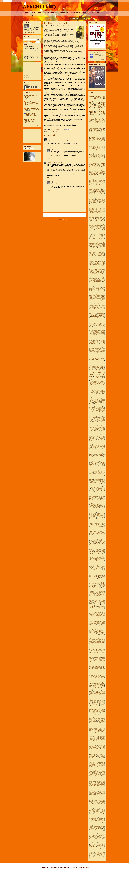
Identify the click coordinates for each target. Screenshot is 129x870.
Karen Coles (95, 496)
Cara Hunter (99, 218)
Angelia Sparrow (95, 155)
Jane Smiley (100, 425)
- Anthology (91, 94)
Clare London (99, 260)
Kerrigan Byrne (96, 533)
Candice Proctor (101, 217)
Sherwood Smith (99, 790)
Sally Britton (91, 748)
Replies (50, 147)
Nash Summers (98, 669)
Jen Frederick (96, 436)
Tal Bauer (96, 825)
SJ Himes (103, 793)
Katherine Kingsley (100, 514)
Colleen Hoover (97, 263)
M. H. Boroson (101, 601)
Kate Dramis (96, 505)
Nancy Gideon (98, 667)
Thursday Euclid (98, 834)
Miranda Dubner (97, 658)
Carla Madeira (91, 221)
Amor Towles (92, 147)
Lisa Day (94, 575)
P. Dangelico (101, 685)
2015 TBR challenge (100, 104)
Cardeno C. (96, 219)
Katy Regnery (99, 522)
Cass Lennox (98, 229)
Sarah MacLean (101, 764)
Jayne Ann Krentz (94, 429)
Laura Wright (101, 556)
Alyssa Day (91, 141)
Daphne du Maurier (92, 280)
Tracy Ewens (96, 839)
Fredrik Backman (99, 356)
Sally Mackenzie (98, 748)
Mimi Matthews (98, 653)
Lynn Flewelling (92, 599)
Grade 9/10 (99, 376)
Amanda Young (98, 145)
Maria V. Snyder (93, 617)
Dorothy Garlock (93, 300)
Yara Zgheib (103, 855)
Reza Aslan (97, 722)
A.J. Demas (102, 114)
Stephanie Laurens (92, 803)
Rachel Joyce (98, 711)
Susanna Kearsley (92, 819)
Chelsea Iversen (95, 246)
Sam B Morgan (101, 749)
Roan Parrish (91, 729)
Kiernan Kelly (95, 536)
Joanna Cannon (102, 461)
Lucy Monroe (99, 593)
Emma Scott (99, 335)
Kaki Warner (98, 495)
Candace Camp (101, 216)
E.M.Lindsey (92, 304)
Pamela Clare (91, 687)
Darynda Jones (99, 280)
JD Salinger (97, 430)
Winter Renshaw (100, 854)
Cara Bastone (92, 218)
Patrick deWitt (98, 694)
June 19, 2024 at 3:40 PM (59, 139)
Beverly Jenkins (92, 201)
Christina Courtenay (92, 252)
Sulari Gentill (98, 810)
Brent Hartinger (101, 208)
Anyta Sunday (93, 174)
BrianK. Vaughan (99, 209)
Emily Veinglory (95, 330)
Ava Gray (96, 182)
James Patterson (96, 419)
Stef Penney (95, 800)
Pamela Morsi (98, 687)
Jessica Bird (101, 450)
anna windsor (102, 163)
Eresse (95, 336)
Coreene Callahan (102, 269)
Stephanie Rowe (92, 804)
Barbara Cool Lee (98, 188)
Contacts (99, 12)
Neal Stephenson (102, 670)
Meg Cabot (100, 635)
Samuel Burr (91, 753)
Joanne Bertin (102, 462)
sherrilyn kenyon (92, 788)
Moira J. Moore (102, 660)
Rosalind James (102, 736)
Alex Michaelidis (92, 127)
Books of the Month (36, 12)
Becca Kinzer (99, 191)
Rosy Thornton (101, 739)
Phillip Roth (95, 702)
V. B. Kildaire (91, 843)
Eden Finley (102, 304)
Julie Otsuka (99, 488)
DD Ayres (103, 283)
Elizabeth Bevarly (100, 309)
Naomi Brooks (102, 668)
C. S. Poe (97, 212)
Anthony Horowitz (93, 173)
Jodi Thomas (98, 464)
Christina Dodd (101, 252)
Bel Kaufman (95, 192)
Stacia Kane (99, 799)
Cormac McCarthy (94, 270)
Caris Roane (94, 220)
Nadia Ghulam (101, 665)
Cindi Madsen (99, 256)
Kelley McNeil (99, 526)
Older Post (82, 215)
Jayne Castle (101, 429)
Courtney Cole (101, 270)
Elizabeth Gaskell (101, 313)
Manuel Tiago (103, 613)
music (104, 664)
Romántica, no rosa (29, 101)
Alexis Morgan (102, 130)
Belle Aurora (91, 193)
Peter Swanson (99, 701)
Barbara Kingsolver (97, 189)
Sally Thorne (95, 749)
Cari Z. (100, 219)
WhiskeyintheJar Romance (31, 108)
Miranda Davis (98, 657)
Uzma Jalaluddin (101, 842)
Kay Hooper (55, 131)
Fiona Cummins (99, 350)
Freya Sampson (99, 357)
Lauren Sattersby (95, 558)
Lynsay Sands (93, 601)
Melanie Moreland (92, 641)
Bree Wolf (96, 207)
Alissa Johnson (94, 137)
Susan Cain (91, 812)
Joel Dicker (95, 465)
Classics (95, 261)
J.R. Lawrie (95, 411)
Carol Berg (102, 224)
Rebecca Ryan (96, 719)
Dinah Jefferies (101, 297)
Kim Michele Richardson (93, 539)
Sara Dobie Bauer (92, 758)
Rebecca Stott (102, 719)
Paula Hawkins (92, 696)
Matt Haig (102, 632)
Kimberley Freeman (102, 539)
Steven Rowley (101, 809)
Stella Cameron (101, 800)
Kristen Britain (97, 544)
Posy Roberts (103, 705)
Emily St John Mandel (97, 329)
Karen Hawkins (91, 497)
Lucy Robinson (96, 594)
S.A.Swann (100, 745)
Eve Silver (92, 344)
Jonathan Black (93, 471)
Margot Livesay (95, 616)
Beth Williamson (99, 198)
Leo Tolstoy (96, 565)
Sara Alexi (97, 757)
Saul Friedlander (97, 771)
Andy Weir (92, 154)
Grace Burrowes (99, 367)
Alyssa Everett (96, 141)
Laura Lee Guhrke (92, 556)
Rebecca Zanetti (100, 720)
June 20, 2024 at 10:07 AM (58, 182)
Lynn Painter (95, 600)
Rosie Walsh (95, 739)
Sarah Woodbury (101, 767)
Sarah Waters (93, 767)
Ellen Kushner (102, 323)
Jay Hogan (97, 428)
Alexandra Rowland (92, 129)
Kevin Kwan (93, 535)
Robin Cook (95, 732)
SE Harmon (91, 775)
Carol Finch (91, 225)
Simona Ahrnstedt (101, 792)
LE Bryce (96, 561)
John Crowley (102, 466)
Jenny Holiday (91, 445)
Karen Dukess (101, 496)
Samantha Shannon (99, 750)
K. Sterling (92, 495)
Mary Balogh (93, 629)
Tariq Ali (95, 827)
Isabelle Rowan (101, 407)
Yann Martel (97, 855)
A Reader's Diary (40, 6)
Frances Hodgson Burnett (98, 353)
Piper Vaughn (91, 704)
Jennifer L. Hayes (100, 440)
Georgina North (95, 365)
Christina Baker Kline (100, 251)
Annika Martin (96, 171)
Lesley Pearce (92, 566)
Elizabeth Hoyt (102, 315)
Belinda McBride (101, 192)
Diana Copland (92, 295)
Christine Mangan (92, 255)
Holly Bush (97, 400)
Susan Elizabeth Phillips (99, 813)
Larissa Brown (101, 552)
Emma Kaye (102, 334)
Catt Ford (100, 235)
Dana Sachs (96, 277)
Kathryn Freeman (92, 517)
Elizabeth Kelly (101, 316)
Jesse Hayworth (102, 449)
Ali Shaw (91, 131)
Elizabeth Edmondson (92, 313)
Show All (38, 125)
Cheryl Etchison (102, 246)
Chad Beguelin (101, 238)
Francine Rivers (100, 354)
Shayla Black (92, 785)
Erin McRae (102, 340)
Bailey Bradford (97, 185)
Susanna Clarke (93, 818)
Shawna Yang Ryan (100, 784)
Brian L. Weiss (91, 209)
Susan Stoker (95, 817)
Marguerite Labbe (102, 616)
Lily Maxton (100, 570)
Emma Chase (91, 332)
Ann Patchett (91, 158)
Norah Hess (97, 683)
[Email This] (65, 129)
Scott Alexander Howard (100, 774)
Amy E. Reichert (97, 148)
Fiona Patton (96, 351)
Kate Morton (96, 507)
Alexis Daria (99, 129)
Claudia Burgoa (101, 261)
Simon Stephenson (92, 792)
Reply (48, 145)
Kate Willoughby (100, 509)
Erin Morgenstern (92, 341)
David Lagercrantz (97, 281)
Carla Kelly (101, 220)
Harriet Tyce (93, 389)
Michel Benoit (98, 648)
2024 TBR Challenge (95, 112)
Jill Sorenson (101, 455)
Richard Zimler (92, 727)
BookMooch (26, 68)
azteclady (49, 162)
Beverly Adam (101, 200)
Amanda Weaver (92, 145)
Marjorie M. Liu (95, 622)
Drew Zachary (91, 303)
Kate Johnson (91, 506)
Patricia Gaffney (97, 692)
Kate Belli (99, 504)
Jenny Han (102, 444)
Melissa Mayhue (98, 642)
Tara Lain (90, 827)
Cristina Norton (94, 272)
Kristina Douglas (97, 548)
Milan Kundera (97, 652)
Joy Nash (100, 475)
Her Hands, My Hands (30, 113)
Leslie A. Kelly (99, 566)
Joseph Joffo (91, 474)
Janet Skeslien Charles (93, 427)
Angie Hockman (102, 155)
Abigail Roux (92, 118)
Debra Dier (99, 289)
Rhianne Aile (93, 723)
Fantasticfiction (27, 71)
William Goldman (92, 854)
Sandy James (100, 755)
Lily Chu (95, 570)
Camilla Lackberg (92, 216)
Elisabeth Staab (92, 309)
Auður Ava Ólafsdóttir (93, 181)
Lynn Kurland (99, 599)
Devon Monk (91, 294)
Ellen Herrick (96, 323)
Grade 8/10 (50, 131)
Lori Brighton (103, 584)
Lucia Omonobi (94, 591)
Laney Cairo (98, 551)
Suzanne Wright (96, 821)
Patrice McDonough (96, 690)
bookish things (92, 205)
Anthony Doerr (102, 172)
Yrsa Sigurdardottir (101, 856)
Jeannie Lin (98, 434)
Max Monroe (99, 633)
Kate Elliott (102, 505)
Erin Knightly (99, 339)
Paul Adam (95, 695)
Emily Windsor (101, 330)
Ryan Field (100, 744)
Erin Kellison (93, 339)
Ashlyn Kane (97, 178)
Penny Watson (101, 700)
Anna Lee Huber (97, 162)
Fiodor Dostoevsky (92, 350)
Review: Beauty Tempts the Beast (32, 109)
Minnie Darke (98, 656)
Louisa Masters (98, 587)
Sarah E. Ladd (101, 762)
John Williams (101, 469)
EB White (97, 304)
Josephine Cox (98, 474)
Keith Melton (96, 525)
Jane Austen (91, 422)
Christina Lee (92, 254)
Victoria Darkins (91, 848)
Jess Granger (99, 448)
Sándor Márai (97, 753)
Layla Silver (91, 561)
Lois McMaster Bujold (98, 583)
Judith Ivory (99, 478)
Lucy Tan (92, 595)
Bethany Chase (98, 199)
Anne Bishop (102, 164)
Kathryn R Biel (100, 517)
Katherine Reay (92, 516)
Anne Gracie (100, 166)
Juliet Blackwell (97, 490)
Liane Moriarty (98, 568)
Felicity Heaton (95, 349)
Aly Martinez (95, 140)
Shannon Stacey (92, 781)
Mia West (94, 647)
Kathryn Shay (92, 518)
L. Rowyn (102, 549)
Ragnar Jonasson (102, 713)
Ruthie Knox (95, 744)
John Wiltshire (91, 470)
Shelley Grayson (101, 786)
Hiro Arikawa (103, 399)
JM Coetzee (101, 457)
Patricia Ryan (92, 694)
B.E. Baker (91, 185)
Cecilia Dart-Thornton (93, 237)
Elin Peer (94, 307)
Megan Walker (99, 638)
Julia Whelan (101, 482)
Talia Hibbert (101, 825)
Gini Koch (91, 366)
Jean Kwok (91, 431)
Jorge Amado (99, 471)
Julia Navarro (91, 481)
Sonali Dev (100, 794)
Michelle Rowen (93, 650)
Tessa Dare (100, 831)
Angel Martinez (98, 154)
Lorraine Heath (94, 586)
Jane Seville (95, 425)
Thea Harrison (92, 833)
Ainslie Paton (95, 123)
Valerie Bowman (94, 844)
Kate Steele (102, 508)
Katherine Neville (92, 515)
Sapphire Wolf (91, 757)
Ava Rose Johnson (97, 183)
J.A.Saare (96, 410)
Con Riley (103, 264)
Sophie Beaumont (101, 795)
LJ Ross (95, 582)
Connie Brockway (93, 265)
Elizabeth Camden (100, 310)
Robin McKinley (101, 732)
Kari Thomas (98, 499)
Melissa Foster (91, 642)
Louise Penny (99, 590)
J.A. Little (103, 409)
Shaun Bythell (103, 783)
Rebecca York (93, 720)
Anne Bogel (93, 165)
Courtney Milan (99, 271)
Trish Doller (92, 840)
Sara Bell (102, 757)
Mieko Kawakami (92, 651)
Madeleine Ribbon (92, 608)
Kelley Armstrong (92, 526)
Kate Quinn (96, 508)
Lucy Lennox (93, 593)
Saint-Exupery (101, 747)
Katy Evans (93, 522)
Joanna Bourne (95, 461)
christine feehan (100, 254)
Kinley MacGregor (99, 540)
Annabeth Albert (93, 164)
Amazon (25, 66)
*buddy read (97, 96)
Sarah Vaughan (102, 766)
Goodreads (26, 75)
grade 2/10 (102, 369)
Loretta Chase (96, 584)
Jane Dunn (102, 422)
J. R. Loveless (98, 409)
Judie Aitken (93, 478)
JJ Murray (96, 456)
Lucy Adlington (91, 592)
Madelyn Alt (91, 611)
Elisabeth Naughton (98, 308)
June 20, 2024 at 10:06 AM (58, 149)
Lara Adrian (94, 552)
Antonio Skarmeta (102, 173)
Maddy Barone (100, 607)
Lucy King (103, 592)
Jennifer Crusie (92, 440)
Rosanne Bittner (93, 738)
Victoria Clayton (101, 847)
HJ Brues (92, 400)
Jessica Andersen (93, 450)
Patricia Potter (102, 693)
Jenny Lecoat (97, 445)
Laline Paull (102, 550)
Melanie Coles (95, 639)
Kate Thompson (92, 509)
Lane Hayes (91, 551)
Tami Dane (97, 826)
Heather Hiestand (101, 392)
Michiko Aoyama (101, 650)
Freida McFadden (92, 357)
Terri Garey (95, 829)
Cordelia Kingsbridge (93, 269)
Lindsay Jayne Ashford (100, 573)
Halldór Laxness (96, 384)
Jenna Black (98, 437)
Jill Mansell (95, 454)
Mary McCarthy (99, 630)
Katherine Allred (92, 512)
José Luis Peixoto (98, 472)
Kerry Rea (92, 534)
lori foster (96, 585)
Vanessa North (92, 845)
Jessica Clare (91, 452)
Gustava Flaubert (101, 382)
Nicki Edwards (95, 675)
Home (26, 12)
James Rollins (102, 419)
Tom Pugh (95, 836)
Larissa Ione (91, 553)
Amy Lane (92, 150)
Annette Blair (102, 169)
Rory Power (96, 736)
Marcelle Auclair (93, 614)
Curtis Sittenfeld (97, 273)
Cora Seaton (101, 268)
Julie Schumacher (99, 489)
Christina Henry (92, 253)
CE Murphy (100, 236)
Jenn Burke (91, 437)
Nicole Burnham (91, 678)
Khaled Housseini (99, 535)
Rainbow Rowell (94, 714)
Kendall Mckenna (97, 531)
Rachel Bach (94, 709)
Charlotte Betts (91, 243)
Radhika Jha (95, 713)
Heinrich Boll (101, 394)
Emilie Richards (102, 326)
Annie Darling (99, 170)
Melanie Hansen (93, 640)
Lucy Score (102, 594)
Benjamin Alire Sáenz (99, 193)
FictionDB (26, 73)
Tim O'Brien (95, 835)
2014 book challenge (94, 102)
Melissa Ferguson (100, 641)
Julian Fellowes (91, 483)
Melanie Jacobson (101, 640)
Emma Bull (102, 331)
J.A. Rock (92, 410)
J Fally (96, 408)
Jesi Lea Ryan (102, 447)
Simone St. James (92, 793)
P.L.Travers (91, 686)
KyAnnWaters (96, 549)
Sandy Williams (92, 756)
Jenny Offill (103, 445)
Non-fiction (102, 680)
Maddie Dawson (92, 607)
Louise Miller (93, 590)
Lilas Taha (100, 569)
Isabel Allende (98, 406)
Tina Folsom (100, 835)
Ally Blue (93, 139)
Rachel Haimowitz (92, 710)
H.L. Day (99, 383)
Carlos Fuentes (98, 221)
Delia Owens (102, 290)
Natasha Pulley (95, 670)
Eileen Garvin (103, 305)
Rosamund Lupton (94, 737)
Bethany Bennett (92, 199)
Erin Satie (98, 341)
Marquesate (99, 624)
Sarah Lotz (103, 763)
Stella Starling (91, 801)
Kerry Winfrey (97, 534)
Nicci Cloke (102, 673)
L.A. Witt (91, 550)
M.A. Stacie (91, 602)
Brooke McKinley (101, 211)
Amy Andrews (99, 147)
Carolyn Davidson (96, 226)
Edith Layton (97, 305)
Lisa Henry (96, 576)
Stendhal (96, 801)
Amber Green (95, 146)
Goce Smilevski (92, 367)
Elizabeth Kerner (92, 317)
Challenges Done (75, 12)
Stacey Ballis (93, 799)
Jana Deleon (101, 421)
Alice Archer (97, 131)
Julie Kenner (96, 487)
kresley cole (102, 542)
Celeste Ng (91, 238)
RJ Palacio (102, 728)
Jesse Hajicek (95, 449)
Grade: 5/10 (101, 378)
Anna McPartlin (95, 163)
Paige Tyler (96, 686)
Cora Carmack (93, 268)
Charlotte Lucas (97, 244)
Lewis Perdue (95, 567)
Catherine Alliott (100, 230)
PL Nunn (97, 704)
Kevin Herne (103, 534)
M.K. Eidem (92, 603)
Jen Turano (102, 436)
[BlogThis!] (66, 129)
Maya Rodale (101, 634)
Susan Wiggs (102, 817)
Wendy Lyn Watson (98, 852)
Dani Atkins (91, 278)
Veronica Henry (92, 846)
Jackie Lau (91, 412)
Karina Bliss (103, 499)
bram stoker (91, 207)
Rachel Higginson (100, 710)
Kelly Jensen (101, 528)
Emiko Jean (95, 326)
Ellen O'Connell (94, 324)
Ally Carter (98, 139)
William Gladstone (101, 853)
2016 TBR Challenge (95, 105)
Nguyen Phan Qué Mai (94, 673)
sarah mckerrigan (92, 765)
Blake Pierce (102, 202)
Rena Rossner (101, 721)
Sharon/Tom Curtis (96, 783)
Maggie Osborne (97, 612)
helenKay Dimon (98, 398)
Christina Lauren (100, 253)
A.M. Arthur (97, 115)
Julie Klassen (102, 487)
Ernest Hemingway (93, 342)
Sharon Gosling (96, 782)
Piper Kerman (101, 703)
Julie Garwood (98, 486)
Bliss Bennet (92, 203)
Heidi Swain (96, 394)
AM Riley (102, 141)
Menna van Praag (97, 643)
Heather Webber (99, 393)
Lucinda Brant (101, 591)
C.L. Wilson (92, 213)
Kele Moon (102, 525)
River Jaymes (95, 728)
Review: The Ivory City (29, 97)
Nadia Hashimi (91, 666)
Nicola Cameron (101, 676)
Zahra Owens (99, 857)
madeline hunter (92, 609)
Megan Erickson (92, 638)
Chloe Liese (91, 248)
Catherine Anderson (93, 231)
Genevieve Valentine (92, 361)
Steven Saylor (91, 810)
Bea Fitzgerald (95, 190)
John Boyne (91, 466)
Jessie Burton (99, 453)
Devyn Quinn (97, 294)
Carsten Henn (98, 227)
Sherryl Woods (92, 790)
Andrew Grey (102, 153)
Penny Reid (96, 700)
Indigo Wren (103, 403)
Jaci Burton (101, 411)
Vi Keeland (99, 846)
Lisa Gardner (100, 575)
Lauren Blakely (91, 557)
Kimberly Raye (92, 540)
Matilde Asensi (95, 632)
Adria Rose (95, 120)
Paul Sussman (101, 695)
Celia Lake (96, 238)
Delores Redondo (92, 291)
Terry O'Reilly (101, 829)
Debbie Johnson (97, 286)
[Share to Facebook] (68, 129)
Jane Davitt (97, 422)
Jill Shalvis (95, 455)
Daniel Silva (96, 278)
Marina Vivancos (98, 620)
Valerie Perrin (101, 844)
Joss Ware (95, 475)
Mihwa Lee (92, 652)
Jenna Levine (95, 438)
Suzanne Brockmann (95, 820)
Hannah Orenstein (93, 385)
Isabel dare (95, 407)
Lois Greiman (91, 583)
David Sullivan (95, 282)
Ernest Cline (103, 341)
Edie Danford (91, 305)
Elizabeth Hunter (94, 316)
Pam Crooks (102, 686)
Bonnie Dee (103, 203)
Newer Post (47, 215)
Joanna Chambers (94, 462)
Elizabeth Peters (100, 318)
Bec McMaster (92, 191)
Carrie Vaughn (91, 227)
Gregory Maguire (96, 381)
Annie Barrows (93, 170)
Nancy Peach (96, 668)
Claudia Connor (92, 262)
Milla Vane (103, 652)
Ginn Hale (96, 366)
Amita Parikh (102, 146)
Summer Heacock (96, 811)
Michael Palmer (91, 648)
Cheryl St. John (93, 247)
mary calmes (101, 629)
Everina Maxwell (98, 344)
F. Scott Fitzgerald (92, 347)
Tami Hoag (102, 826)
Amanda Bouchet (92, 142)
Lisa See (95, 578)
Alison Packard (95, 136)
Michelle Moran (102, 649)
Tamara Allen (91, 826)
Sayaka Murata (102, 772)
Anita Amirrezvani (99, 156)
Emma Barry (97, 331)
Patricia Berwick (97, 691)
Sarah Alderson (95, 762)
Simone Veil (98, 793)
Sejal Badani (103, 776)
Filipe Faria (101, 349)
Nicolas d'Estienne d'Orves (99, 677)
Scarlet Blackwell (94, 773)
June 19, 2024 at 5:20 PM (57, 162)
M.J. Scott (103, 602)
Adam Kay (99, 118)
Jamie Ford (98, 420)
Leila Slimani (95, 564)
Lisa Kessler (91, 577)
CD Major (94, 236)
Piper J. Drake (95, 703)
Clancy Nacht (93, 260)
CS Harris (100, 272)
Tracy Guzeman (102, 839)
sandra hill (102, 754)
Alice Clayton (93, 132)
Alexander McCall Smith (93, 128)
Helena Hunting (91, 398)
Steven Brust (103, 808)
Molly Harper (92, 661)
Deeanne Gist (95, 290)
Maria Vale (99, 617)
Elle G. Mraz (93, 322)
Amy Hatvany (96, 149)
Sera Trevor (103, 777)
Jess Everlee (92, 448)
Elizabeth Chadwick (93, 312)
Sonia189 (95, 54)
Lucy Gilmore (98, 592)
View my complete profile (29, 32)
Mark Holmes (101, 622)
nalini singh (97, 666)
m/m (96, 605)
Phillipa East (100, 702)
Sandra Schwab (92, 755)
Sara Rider (96, 761)
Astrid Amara (95, 180)
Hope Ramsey (102, 400)
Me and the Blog (29, 15)
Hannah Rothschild (101, 385)
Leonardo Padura (102, 565)
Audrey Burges (101, 180)
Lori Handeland (102, 585)
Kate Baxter (93, 504)
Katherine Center (100, 512)
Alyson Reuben (101, 140)
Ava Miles (91, 183)
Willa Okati (94, 853)
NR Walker (103, 683)
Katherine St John (100, 516)
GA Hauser (95, 358)
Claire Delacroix (98, 257)
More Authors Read (88, 12)
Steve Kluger (96, 808)
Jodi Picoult (91, 464)
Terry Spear (91, 830)
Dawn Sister (99, 283)
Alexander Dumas (100, 127)
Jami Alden (92, 420)
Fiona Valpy (91, 352)
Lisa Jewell (102, 576)
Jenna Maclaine (101, 438)
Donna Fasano (98, 298)
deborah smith (92, 289)
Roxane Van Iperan (100, 740)
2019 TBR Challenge (100, 107)
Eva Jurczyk (96, 343)
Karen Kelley (98, 497)
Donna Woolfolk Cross (101, 299)
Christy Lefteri (99, 255)
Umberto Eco (95, 842)
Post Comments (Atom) (67, 219)
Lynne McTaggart (102, 600)
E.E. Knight (97, 303)
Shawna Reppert (93, 784)
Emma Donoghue (93, 333)
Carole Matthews (98, 225)
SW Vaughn (97, 822)
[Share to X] (67, 129)
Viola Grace (102, 848)
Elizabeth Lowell (92, 318)
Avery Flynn (96, 184)
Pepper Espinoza (92, 701)
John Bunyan (97, 466)
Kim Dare (100, 536)
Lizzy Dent (91, 582)
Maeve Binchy (98, 611)
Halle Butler (103, 384)
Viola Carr (97, 848)
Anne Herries (91, 167)
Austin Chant (91, 182)
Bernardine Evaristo (92, 194)
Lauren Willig (102, 558)
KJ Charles (95, 542)
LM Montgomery (101, 582)
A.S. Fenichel (103, 115)
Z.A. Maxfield (93, 857)
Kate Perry (91, 508)
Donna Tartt (94, 299)
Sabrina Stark (95, 747)
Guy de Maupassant (92, 383)
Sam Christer (91, 750)
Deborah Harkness (99, 288)
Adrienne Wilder (91, 121)
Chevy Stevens (101, 247)
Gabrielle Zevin (101, 358)
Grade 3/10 (93, 370)
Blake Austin (96, 202)
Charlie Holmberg (101, 242)
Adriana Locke (101, 120)
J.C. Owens (102, 410)
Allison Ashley (98, 138)
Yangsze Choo (91, 855)
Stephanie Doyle (93, 802)
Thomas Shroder (92, 834)
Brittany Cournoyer (93, 211)
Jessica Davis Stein (99, 452)
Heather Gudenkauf (93, 392)
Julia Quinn (98, 481)
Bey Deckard (99, 201)
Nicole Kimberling (99, 678)
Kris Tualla (98, 543)
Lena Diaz (100, 564)
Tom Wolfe (100, 836)
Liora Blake (100, 574)
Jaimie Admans (95, 417)
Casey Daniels (98, 228)
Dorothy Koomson (101, 300)
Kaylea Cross (103, 523)
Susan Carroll (98, 812)
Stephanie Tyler (100, 804)
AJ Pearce (100, 123)
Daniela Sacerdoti (102, 278)
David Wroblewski (102, 282)
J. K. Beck (92, 409)
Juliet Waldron (98, 491)
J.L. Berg (90, 411)
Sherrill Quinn (100, 787)
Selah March (92, 777)
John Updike (96, 469)
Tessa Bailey (92, 831)
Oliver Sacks (99, 684)
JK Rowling (101, 456)
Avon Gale (101, 184)
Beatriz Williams (101, 190)
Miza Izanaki (95, 659)
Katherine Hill (100, 513)
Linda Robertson (92, 573)
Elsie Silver (91, 325)
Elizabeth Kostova (100, 317)
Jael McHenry (93, 416)
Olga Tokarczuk (93, 684)
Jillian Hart (91, 456)
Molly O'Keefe (99, 661)
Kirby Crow (99, 541)
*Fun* (103, 96)
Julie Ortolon (93, 488)
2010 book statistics (95, 97)
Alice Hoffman (99, 132)
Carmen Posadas (96, 224)
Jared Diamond (91, 428)
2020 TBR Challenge (95, 109)
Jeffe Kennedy (93, 435)
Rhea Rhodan (102, 722)
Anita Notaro (96, 157)
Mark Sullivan (96, 623)
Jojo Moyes (97, 470)
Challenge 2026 (64, 12)
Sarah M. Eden (93, 764)
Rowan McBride (92, 740)
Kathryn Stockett (100, 518)
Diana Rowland (99, 295)
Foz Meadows (97, 352)
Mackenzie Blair (101, 606)
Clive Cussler (99, 262)
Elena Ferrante (99, 306)
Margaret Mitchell (98, 615)
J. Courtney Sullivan (101, 408)
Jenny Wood (99, 446)
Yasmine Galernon (93, 856)
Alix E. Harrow (101, 137)
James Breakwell (102, 417)
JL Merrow (95, 457)
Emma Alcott (91, 331)
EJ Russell (92, 306)
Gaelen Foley (91, 359)
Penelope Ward (97, 699)
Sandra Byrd (96, 754)
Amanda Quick (92, 144)
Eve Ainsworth (102, 343)
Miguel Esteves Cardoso (101, 651)
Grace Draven (98, 368)
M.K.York (97, 603)
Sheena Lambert (100, 785)
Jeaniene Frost (93, 432)
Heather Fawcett (102, 391)
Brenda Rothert (94, 208)
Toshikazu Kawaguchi (97, 837)
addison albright (97, 119)
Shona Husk (96, 791)
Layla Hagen (96, 560)
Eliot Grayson (99, 307)
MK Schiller (100, 659)
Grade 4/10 (102, 371)
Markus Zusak (102, 623)
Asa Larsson (95, 175)
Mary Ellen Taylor (92, 630)
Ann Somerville (97, 158)
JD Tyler (102, 430)
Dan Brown (99, 276)
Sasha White (98, 770)
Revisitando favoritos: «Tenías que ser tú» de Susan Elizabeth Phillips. (31, 103)
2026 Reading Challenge (97, 52)
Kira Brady (94, 541)
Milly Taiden (92, 653)
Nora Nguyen (99, 682)
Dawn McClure (92, 283)
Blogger (87, 867)
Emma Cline (97, 332)
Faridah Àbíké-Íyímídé (97, 348)
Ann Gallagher (101, 157)
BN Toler (98, 203)
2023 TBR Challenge (100, 111)
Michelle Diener (95, 649)
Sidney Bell (102, 791)
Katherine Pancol (100, 515)
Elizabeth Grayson (92, 314)
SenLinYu (97, 777)
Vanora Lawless (100, 845)
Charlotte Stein (97, 245)
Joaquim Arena (101, 463)
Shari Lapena (98, 781)
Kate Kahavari (98, 506)
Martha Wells (100, 625)
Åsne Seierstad (97, 179)
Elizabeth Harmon (100, 314)
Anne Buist (95, 166)
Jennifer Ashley (92, 439)
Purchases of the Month (50, 12)
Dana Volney (102, 277)
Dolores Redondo (92, 298)
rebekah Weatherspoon (93, 721)
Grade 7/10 (93, 374)
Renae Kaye (91, 722)
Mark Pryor (91, 623)
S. (31, 24)
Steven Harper (93, 809)
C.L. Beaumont (102, 212)
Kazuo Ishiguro (94, 524)
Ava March (102, 182)
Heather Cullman (95, 391)
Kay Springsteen (96, 523)
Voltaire (94, 851)
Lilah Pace (95, 569)
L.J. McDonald (96, 550)
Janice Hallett (101, 427)
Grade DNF (91, 378)
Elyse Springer (97, 325)
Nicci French (91, 674)
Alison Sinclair (102, 136)
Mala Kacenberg (96, 613)
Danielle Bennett (93, 279)
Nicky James (102, 675)
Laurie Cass (91, 559)
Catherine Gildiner (95, 234)
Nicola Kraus (91, 677)
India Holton (97, 403)
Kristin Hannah (96, 547)
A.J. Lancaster (91, 115)
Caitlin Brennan (98, 213)
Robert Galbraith (97, 730)
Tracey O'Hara (98, 838)
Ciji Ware (94, 256)
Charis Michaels (91, 239)
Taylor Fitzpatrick (101, 827)
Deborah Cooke (97, 287)
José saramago (101, 473)
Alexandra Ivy (101, 128)
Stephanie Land (101, 802)
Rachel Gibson (101, 709)
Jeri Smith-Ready (95, 447)
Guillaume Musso (93, 382)
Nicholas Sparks (98, 674)
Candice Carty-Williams (93, 217)
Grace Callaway (91, 368)
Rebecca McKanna (97, 718)
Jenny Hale (96, 444)
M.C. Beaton (97, 602)
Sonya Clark (94, 795)
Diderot (95, 297)
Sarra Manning (91, 770)
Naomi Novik (92, 669)
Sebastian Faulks (96, 776)
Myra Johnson (94, 665)
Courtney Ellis (91, 271)
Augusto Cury (101, 181)
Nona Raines (93, 682)
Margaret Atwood (100, 614)
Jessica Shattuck (92, 453)
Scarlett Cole (101, 773)
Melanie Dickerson (102, 639)
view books (102, 59)
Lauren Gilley (98, 557)
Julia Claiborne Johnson (100, 480)
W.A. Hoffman (100, 851)
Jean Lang (96, 431)
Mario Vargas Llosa (97, 621)
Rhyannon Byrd (99, 723)
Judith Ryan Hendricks (98, 479)
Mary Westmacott (97, 631)
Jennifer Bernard (101, 439)
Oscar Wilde (95, 685)
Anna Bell (102, 158)
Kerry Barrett (103, 533)
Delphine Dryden (100, 291)
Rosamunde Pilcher (101, 737)
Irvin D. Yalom (91, 406)
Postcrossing (26, 77)
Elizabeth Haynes (92, 315)
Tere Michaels (91, 828)
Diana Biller (103, 294)
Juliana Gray (98, 483)
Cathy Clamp (95, 235)
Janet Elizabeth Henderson (99, 426)
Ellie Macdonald (101, 324)
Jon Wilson (103, 470)
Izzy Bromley (91, 408)
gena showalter (98, 360)
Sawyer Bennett (95, 772)
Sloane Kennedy (93, 794)
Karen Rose (100, 498)
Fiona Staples (101, 351)
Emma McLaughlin (92, 335)
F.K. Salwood (99, 347)
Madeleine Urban (100, 608)
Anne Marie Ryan (98, 167)
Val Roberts (102, 843)
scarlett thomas (91, 774)
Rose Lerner (99, 738)
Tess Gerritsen (99, 830)
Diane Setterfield (97, 296)
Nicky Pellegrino (94, 676)
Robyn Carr (97, 735)
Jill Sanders (101, 454)
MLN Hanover (96, 660)
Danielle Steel (101, 279)
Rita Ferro (100, 727)
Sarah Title (97, 766)
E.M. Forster (103, 303)
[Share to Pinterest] (70, 129)
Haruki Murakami (100, 389)
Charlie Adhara (93, 242)
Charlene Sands (98, 239)
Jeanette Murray (102, 431)
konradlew (79, 867)
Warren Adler (91, 852)
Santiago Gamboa (100, 756)
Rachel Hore (91, 711)
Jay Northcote (102, 428)
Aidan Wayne (97, 122)
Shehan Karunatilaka (92, 786)
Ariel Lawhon (100, 174)
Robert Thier (97, 731)
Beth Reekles (91, 198)
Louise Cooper (102, 588)
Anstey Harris (96, 172)
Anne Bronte (99, 165)
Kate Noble (102, 507)
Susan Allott (102, 811)
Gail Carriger (98, 359)
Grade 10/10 (95, 369)
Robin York (92, 735)
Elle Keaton (99, 322)
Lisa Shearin (101, 578)
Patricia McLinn (96, 693)
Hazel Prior (99, 390)
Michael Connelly (101, 647)
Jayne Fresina (91, 430)
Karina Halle (92, 500)
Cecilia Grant (101, 237)
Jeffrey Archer (99, 435)
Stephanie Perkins (101, 803)
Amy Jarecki (103, 149)
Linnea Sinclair (92, 574)
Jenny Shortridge (93, 446)
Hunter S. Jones (93, 401)
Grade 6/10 (97, 372)
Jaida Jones (99, 416)
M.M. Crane (102, 603)
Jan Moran (95, 421)
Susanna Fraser (101, 818)
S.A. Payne (95, 745)
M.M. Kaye (91, 605)
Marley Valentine (93, 624)
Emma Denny (103, 332)
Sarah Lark (98, 763)
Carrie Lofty (102, 226)
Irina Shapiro (101, 404)
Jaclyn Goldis (97, 412)
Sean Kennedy (97, 775)
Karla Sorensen (98, 500)
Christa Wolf (93, 251)
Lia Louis (91, 568)
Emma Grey (99, 333)
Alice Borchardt (102, 131)
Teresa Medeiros (98, 828)
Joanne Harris (93, 463)
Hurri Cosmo (99, 401)
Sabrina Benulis (97, 746)
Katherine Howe (92, 514)
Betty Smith (95, 200)
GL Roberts (102, 366)
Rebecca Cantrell (97, 717)
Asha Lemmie (101, 175)
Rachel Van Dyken (96, 712)
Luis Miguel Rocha (99, 595)
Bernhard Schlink (101, 194)
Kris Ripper (93, 543)
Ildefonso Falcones (97, 402)
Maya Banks (96, 634)
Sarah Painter (91, 766)
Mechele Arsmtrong (92, 635)
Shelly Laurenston (92, 787)
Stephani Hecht (102, 801)
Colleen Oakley (97, 264)
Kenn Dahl (98, 532)
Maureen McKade (92, 633)
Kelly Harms (95, 527)
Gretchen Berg (102, 381)
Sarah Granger (91, 763)
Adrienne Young (98, 121)
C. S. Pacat (91, 212)
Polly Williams (103, 704)
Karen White (91, 499)
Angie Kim (92, 156)
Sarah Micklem (101, 765)
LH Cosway (101, 567)
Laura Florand (98, 553)
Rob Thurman (98, 729)
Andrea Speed (96, 153)
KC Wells (100, 524)
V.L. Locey (97, 843)
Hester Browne (96, 399)
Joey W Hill (102, 465)
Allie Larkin (91, 138)
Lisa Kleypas (98, 577)
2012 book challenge (98, 98)
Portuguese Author (94, 705)
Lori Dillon (92, 585)
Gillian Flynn (102, 365)
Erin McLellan (96, 340)
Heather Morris (91, 393)
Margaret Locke (91, 615)
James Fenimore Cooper (95, 418)
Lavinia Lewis (97, 559)
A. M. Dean (96, 114)
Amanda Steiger (101, 144)
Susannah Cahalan (102, 819)
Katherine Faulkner (92, 513)
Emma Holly (95, 334)
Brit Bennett (95, 210)
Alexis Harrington (95, 130)
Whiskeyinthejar (50, 139)
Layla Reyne (102, 560)
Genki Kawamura (101, 361)
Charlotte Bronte (98, 243)
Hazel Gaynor (92, 390)
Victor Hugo (95, 847)
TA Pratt (90, 825)
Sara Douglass (99, 758)
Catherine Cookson (97, 233)
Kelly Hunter (100, 527)
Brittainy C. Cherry (102, 210)
